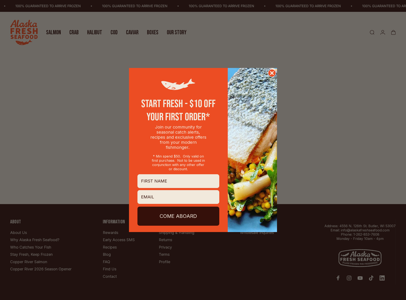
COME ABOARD (178, 216)
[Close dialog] (272, 73)
